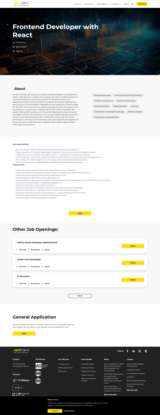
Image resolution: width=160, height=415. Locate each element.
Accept (55, 411)
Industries (88, 4)
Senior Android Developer (136, 381)
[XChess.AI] (17, 388)
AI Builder (130, 377)
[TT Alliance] (21, 380)
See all (80, 296)
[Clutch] (145, 351)
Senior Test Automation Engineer (135, 385)
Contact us (142, 4)
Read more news (110, 394)
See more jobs (132, 390)
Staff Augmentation (65, 368)
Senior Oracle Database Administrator (135, 365)
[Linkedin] (133, 351)
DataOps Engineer (133, 370)
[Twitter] (139, 351)
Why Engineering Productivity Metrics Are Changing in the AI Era (112, 389)
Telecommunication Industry (88, 380)
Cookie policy (69, 411)
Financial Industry (87, 364)
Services (77, 4)
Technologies (101, 4)
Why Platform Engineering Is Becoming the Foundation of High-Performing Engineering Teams (114, 378)
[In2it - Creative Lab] (21, 394)
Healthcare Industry (88, 371)
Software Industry (87, 368)
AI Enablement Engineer (136, 373)
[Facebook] (127, 351)
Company (114, 4)
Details (133, 246)
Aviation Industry (87, 375)
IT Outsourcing (63, 364)
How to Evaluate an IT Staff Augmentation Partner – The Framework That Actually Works (113, 367)
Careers (126, 4)
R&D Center (62, 371)
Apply (80, 213)
